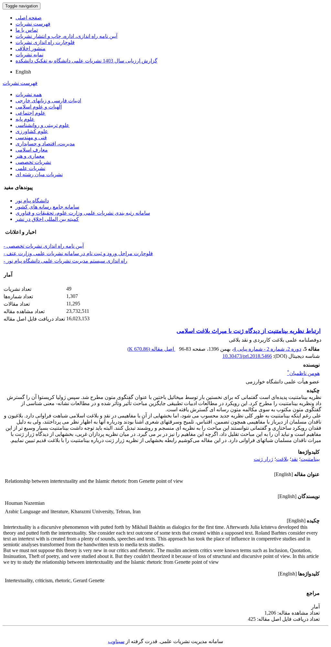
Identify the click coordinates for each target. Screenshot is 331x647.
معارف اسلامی (32, 150)
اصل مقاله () (151, 349)
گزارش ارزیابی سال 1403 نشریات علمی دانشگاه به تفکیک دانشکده (86, 60)
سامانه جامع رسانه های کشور (47, 207)
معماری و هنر (30, 156)
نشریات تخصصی (33, 162)
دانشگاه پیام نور (32, 200)
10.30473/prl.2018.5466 (247, 356)
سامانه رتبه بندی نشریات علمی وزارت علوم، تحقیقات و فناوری (83, 213)
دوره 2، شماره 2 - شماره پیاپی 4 (267, 349)
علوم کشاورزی (32, 131)
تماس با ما (27, 30)
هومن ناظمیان (303, 373)
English (23, 71)
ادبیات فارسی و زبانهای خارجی (48, 100)
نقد (294, 459)
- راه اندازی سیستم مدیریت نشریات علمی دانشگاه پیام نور (65, 261)
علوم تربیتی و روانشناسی (42, 125)
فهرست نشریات (33, 24)
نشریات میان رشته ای (39, 174)
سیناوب (116, 641)
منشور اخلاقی (31, 48)
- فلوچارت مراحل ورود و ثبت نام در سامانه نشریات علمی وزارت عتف (78, 253)
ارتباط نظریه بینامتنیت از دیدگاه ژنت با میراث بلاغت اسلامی (248, 331)
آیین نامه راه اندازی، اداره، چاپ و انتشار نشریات (66, 36)
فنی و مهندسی (31, 137)
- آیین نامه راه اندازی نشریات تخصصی (44, 246)
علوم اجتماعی (31, 113)
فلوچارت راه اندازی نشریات (45, 42)
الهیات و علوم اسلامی (39, 106)
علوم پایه (25, 119)
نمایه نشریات (29, 54)
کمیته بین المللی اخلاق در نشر (47, 219)
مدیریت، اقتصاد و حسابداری (45, 143)
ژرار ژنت (263, 459)
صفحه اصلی (29, 17)
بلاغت (282, 459)
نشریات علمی (30, 168)
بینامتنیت (310, 459)
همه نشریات (29, 94)
